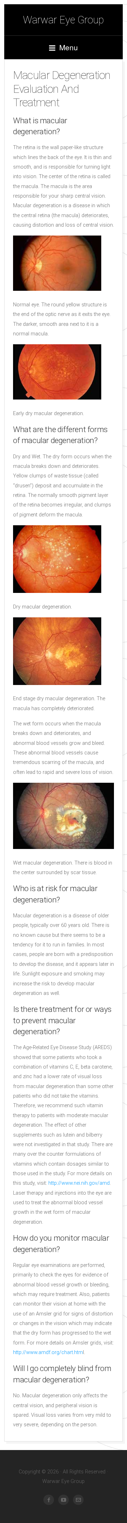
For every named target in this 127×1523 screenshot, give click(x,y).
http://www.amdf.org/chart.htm (48, 1352)
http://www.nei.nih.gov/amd (79, 1183)
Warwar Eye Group (63, 20)
